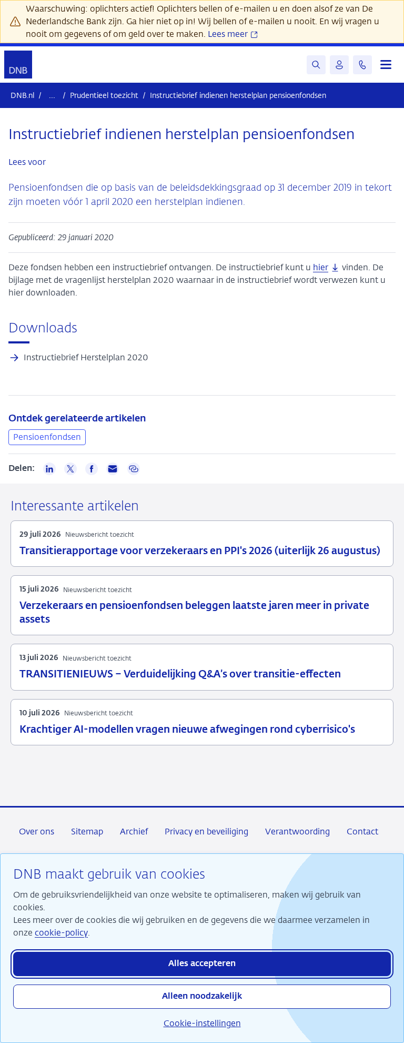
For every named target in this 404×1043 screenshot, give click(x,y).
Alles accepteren (202, 964)
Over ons (36, 831)
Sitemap (87, 831)
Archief (134, 831)
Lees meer (229, 34)
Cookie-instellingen (202, 1023)
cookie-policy (61, 933)
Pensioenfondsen (47, 437)
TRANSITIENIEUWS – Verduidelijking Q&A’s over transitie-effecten (180, 675)
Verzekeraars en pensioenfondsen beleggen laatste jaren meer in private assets (194, 613)
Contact (362, 831)
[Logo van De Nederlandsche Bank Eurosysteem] (18, 64)
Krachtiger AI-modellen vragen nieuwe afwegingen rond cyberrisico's (187, 730)
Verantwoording (297, 831)
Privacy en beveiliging (206, 831)
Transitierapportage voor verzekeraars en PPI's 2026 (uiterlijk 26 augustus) (199, 551)
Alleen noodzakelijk (202, 996)
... (52, 95)
